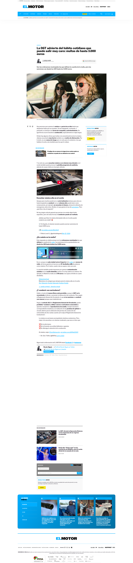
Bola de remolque (82, 0)
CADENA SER (24, 519)
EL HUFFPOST (24, 508)
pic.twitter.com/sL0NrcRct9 (50, 230)
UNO (60, 559)
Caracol (91, 557)
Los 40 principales (57, 557)
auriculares (75, 207)
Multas (53, 355)
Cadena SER (77, 557)
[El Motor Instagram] (67, 547)
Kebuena (90, 559)
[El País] (88, 7)
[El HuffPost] (103, 7)
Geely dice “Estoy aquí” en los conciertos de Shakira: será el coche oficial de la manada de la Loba (70, 449)
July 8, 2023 (60, 336)
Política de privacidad (27, 547)
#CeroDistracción (54, 332)
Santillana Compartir (71, 557)
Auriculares (46, 355)
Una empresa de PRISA (38, 558)
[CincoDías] (96, 7)
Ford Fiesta (66, 0)
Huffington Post (52, 559)
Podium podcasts (63, 561)
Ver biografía (47, 351)
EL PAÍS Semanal (80, 559)
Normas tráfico (27, 0)
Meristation (88, 561)
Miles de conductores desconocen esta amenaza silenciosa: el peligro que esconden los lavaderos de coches (85, 520)
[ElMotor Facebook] (64, 547)
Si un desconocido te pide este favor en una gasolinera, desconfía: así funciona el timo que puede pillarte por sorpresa (67, 521)
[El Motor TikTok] (69, 547)
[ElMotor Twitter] (66, 547)
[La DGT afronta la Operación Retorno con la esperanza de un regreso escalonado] (46, 437)
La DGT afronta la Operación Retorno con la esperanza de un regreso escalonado (71, 432)
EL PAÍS (23, 512)
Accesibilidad (51, 547)
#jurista (50, 283)
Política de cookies (45, 547)
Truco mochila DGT (59, 0)
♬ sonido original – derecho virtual (49, 286)
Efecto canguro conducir (49, 0)
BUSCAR (90, 153)
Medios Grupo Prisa (38, 561)
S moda (75, 561)
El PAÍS (50, 557)
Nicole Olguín (47, 60)
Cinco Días (69, 559)
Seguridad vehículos (63, 355)
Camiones (33, 0)
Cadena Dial (74, 559)
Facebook (68, 342)
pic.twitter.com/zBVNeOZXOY (69, 332)
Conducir (39, 45)
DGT (50, 355)
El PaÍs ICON (69, 561)
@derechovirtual (44, 279)
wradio (64, 559)
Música (56, 355)
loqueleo (81, 561)
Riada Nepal (97, 0)
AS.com (81, 557)
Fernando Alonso (90, 0)
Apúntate (42, 487)
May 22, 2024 (66, 233)
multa (53, 242)
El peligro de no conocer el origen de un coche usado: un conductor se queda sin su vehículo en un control (63, 152)
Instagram (78, 342)
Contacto (56, 547)
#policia (61, 283)
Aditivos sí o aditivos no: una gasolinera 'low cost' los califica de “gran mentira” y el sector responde (49, 520)
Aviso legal (20, 547)
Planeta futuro (85, 559)
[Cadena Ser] (108, 7)
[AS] (91, 7)
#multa (66, 283)
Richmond (50, 561)
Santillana (63, 557)
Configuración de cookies (36, 547)
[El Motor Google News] (71, 547)
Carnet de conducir (73, 0)
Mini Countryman (39, 0)
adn (86, 557)
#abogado (56, 283)
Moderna (56, 561)
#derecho (44, 283)
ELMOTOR (24, 504)
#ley (40, 283)
